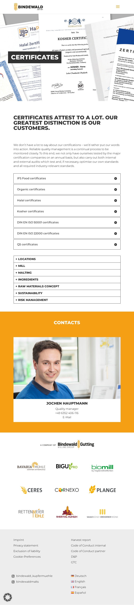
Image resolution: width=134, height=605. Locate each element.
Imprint (18, 540)
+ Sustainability (29, 293)
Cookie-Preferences (27, 556)
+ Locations (26, 259)
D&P (74, 556)
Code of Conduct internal (88, 545)
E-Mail (67, 417)
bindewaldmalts (27, 581)
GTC (74, 562)
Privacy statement (25, 545)
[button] (7, 597)
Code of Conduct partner (88, 551)
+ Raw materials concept (37, 286)
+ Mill (20, 266)
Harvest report (81, 540)
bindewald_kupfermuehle (34, 576)
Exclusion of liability (26, 551)
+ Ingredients (27, 279)
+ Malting (24, 272)
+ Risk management (32, 300)
